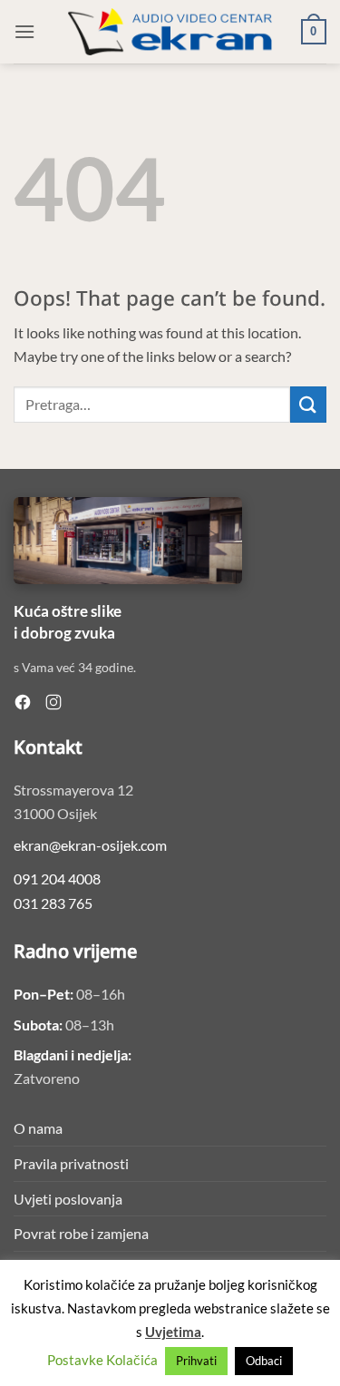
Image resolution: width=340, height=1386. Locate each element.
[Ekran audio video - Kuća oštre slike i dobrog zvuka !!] (170, 31)
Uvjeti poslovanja (68, 1198)
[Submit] (308, 404)
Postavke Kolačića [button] (102, 1360)
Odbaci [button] (264, 1360)
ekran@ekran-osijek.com (90, 845)
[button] (24, 31)
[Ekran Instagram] (53, 702)
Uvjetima (173, 1331)
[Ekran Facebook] (23, 702)
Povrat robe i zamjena (81, 1233)
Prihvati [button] (196, 1360)
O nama (38, 1128)
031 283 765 (53, 903)
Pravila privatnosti (71, 1163)
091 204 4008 (57, 878)
